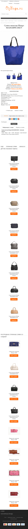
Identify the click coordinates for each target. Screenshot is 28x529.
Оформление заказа (11, 517)
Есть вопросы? (4, 1)
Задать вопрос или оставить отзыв (16, 115)
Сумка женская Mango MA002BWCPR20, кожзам (14, 395)
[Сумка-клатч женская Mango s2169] (14, 349)
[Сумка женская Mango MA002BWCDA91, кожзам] (14, 161)
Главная (2, 20)
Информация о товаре (8, 127)
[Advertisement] (14, 140)
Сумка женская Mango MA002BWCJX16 (14, 252)
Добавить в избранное (14, 1)
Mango (16, 84)
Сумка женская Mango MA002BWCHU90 (14, 296)
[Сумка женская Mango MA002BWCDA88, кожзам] (14, 271)
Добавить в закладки (19, 110)
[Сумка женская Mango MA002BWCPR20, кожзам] (14, 391)
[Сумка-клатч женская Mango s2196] (14, 457)
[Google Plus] (18, 119)
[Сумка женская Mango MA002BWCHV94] (14, 370)
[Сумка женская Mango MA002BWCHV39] (14, 314)
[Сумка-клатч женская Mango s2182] (14, 478)
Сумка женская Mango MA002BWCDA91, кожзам (14, 165)
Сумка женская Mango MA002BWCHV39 (14, 317)
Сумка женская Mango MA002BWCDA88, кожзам (14, 274)
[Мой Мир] (14, 119)
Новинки (10, 3)
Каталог (6, 20)
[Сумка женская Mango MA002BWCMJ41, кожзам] (14, 414)
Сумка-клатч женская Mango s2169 (14, 352)
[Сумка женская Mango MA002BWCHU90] (14, 293)
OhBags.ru (23, 521)
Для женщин (11, 20)
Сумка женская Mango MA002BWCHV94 (14, 373)
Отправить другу (9, 110)
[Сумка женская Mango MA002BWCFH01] (14, 229)
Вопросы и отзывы (20, 127)
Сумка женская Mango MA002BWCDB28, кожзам (14, 210)
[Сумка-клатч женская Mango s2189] (14, 436)
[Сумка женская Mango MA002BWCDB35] (8, 76)
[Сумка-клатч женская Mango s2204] (14, 499)
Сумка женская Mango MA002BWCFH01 (14, 231)
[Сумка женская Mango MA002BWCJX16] (14, 250)
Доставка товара (20, 517)
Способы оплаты (13, 518)
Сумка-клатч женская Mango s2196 (14, 460)
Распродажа (16, 3)
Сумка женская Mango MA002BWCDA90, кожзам (14, 187)
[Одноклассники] (12, 119)
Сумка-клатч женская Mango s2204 (14, 502)
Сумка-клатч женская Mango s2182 (14, 481)
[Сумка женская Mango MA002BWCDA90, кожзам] (14, 184)
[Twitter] (16, 119)
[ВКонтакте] (10, 119)
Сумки (15, 20)
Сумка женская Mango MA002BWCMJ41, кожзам (14, 417)
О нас (5, 517)
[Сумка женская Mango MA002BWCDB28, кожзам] (14, 206)
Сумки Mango (20, 20)
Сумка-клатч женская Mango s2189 (14, 439)
